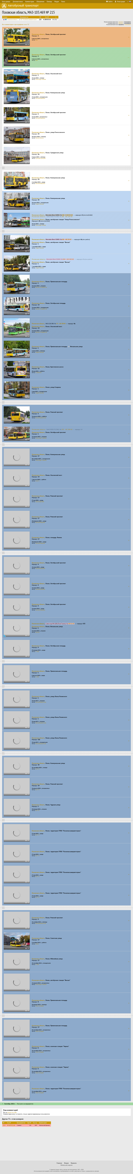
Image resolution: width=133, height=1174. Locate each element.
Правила (73, 1163)
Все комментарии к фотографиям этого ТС (15, 24)
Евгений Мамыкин (40, 98)
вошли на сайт (12, 1112)
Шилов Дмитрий (40, 501)
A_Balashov (39, 372)
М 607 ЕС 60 (11, 1125)
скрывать (120, 22)
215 (4, 1125)
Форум (66, 1163)
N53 (37, 40)
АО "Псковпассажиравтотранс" (29, 19)
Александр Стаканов (41, 438)
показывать (128, 24)
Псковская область (12, 19)
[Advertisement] (66, 1144)
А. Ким (37, 651)
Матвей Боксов (40, 138)
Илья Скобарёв (40, 1006)
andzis (37, 944)
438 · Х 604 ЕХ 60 (67, 215)
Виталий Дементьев (41, 417)
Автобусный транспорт (23, 5)
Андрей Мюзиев (40, 204)
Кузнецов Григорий (40, 158)
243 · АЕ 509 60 (67, 429)
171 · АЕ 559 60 (60, 323)
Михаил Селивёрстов (41, 287)
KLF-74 (37, 769)
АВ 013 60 (71, 623)
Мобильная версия (66, 1165)
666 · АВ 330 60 (66, 239)
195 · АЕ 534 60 (67, 216)
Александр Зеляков (41, 79)
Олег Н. (38, 480)
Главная (59, 1163)
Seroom (37, 632)
